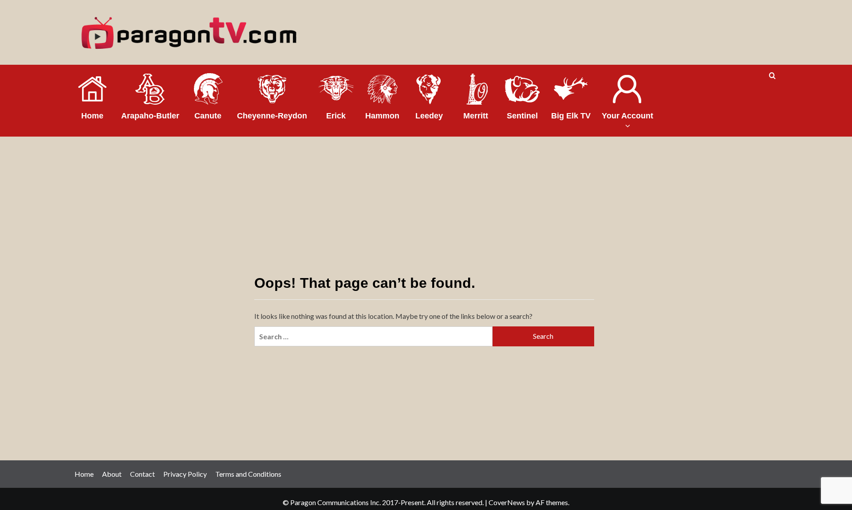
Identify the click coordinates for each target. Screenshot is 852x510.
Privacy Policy (185, 474)
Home (84, 474)
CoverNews (507, 502)
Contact (142, 474)
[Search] (772, 76)
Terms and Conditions (248, 474)
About (112, 474)
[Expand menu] (627, 125)
